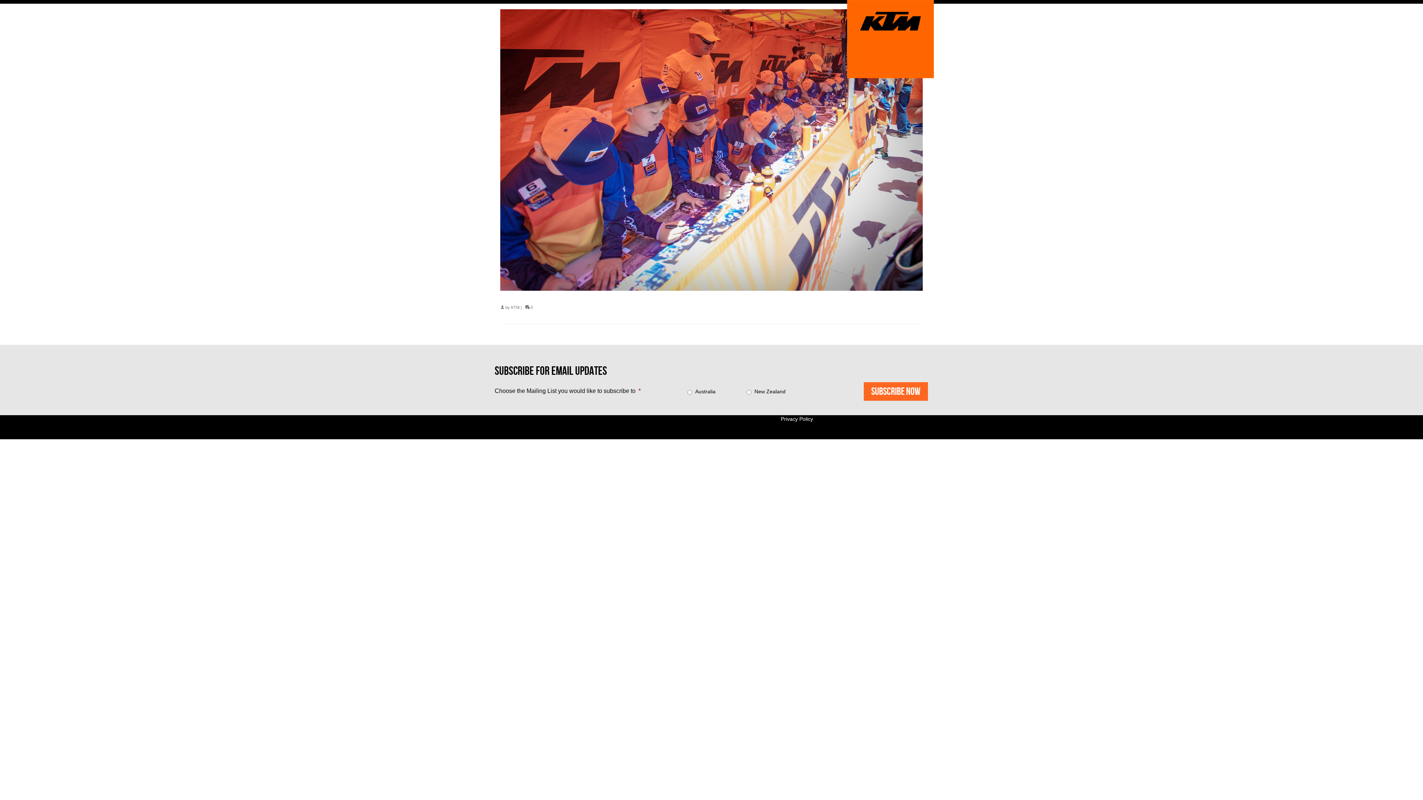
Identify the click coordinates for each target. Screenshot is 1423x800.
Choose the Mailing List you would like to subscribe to (568, 391)
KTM (515, 307)
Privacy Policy (797, 419)
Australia (705, 391)
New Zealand (770, 391)
